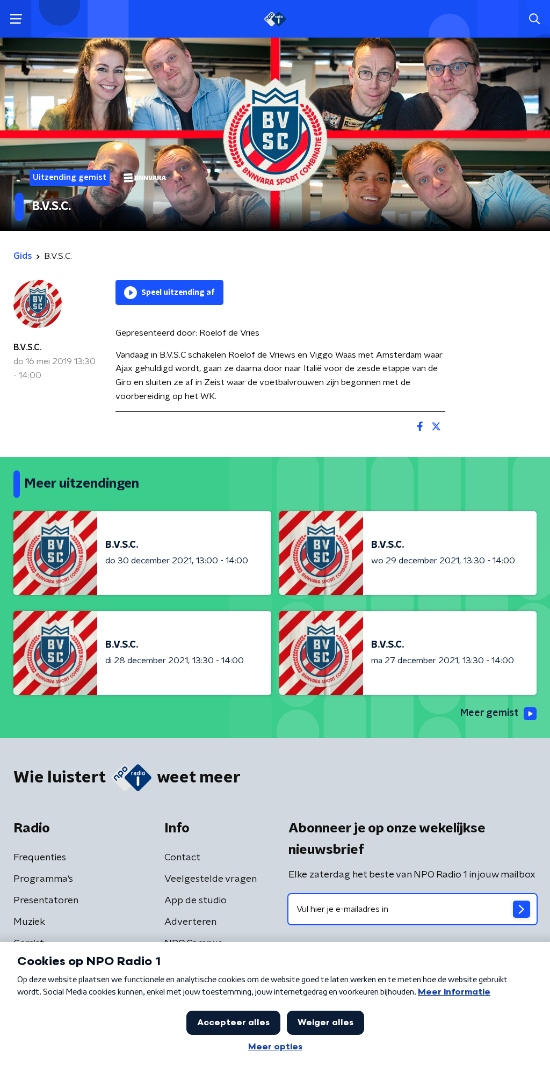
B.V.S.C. (27, 347)
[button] (15, 19)
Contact (182, 857)
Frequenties (39, 857)
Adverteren (190, 922)
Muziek (29, 922)
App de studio (195, 900)
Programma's (43, 879)
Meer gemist (489, 713)
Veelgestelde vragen (210, 879)
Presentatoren (45, 900)
